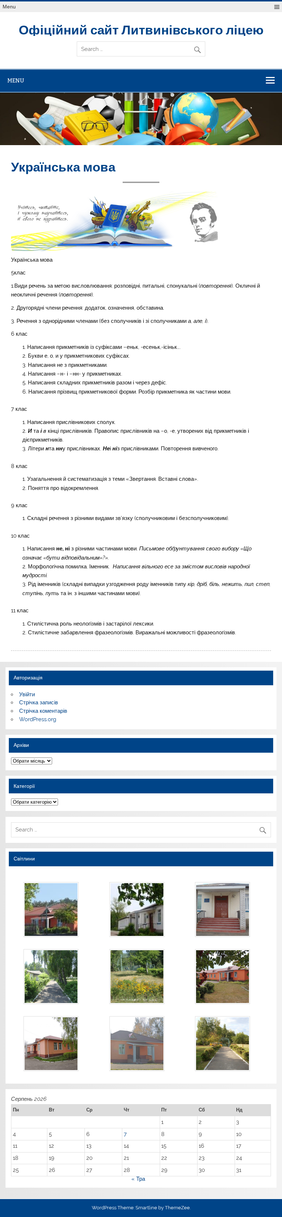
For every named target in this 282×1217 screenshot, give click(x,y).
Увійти (27, 694)
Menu (9, 7)
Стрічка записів (38, 702)
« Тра (138, 1179)
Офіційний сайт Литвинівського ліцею (141, 29)
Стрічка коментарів (43, 711)
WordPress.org (37, 719)
